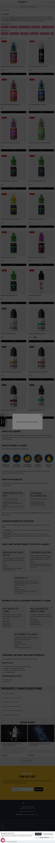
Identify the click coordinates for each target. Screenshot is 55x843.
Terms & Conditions (12, 841)
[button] (3, 840)
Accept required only (48, 834)
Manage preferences (44, 837)
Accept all (38, 834)
